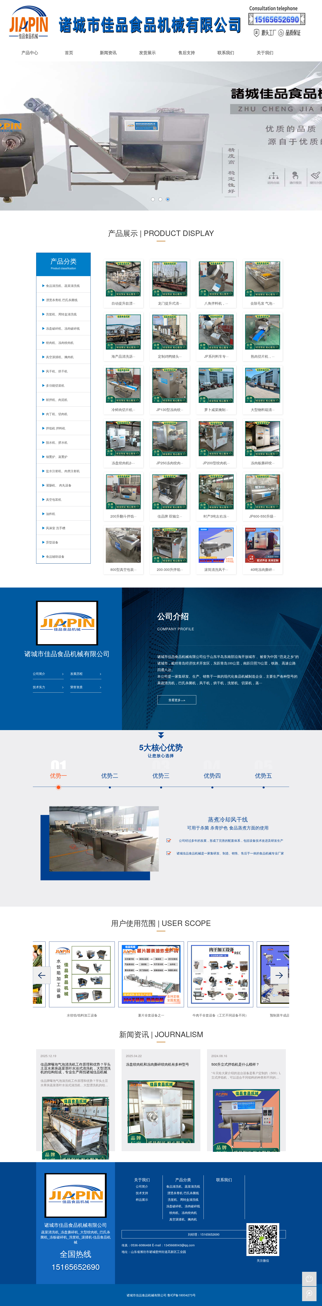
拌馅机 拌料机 (55, 428)
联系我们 (226, 52)
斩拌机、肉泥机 (56, 399)
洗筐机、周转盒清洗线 (61, 314)
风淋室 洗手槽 (55, 528)
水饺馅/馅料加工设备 (65, 1015)
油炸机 (50, 513)
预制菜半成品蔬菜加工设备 (272, 1015)
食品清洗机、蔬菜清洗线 (63, 285)
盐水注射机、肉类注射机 (63, 471)
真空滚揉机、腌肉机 (60, 357)
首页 (69, 52)
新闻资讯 (108, 52)
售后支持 (186, 52)
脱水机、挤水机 (56, 442)
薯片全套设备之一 (134, 1015)
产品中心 (29, 52)
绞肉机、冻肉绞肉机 (60, 342)
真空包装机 (53, 499)
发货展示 (147, 52)
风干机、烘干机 (56, 371)
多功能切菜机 (55, 385)
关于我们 (265, 52)
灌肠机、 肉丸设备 (58, 485)
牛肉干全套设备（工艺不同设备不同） (203, 1015)
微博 (309, 1294)
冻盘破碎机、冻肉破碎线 (63, 328)
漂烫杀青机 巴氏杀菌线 (62, 300)
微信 (309, 1279)
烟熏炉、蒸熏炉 (56, 456)
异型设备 (52, 542)
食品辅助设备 (55, 556)
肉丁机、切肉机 (56, 414)
